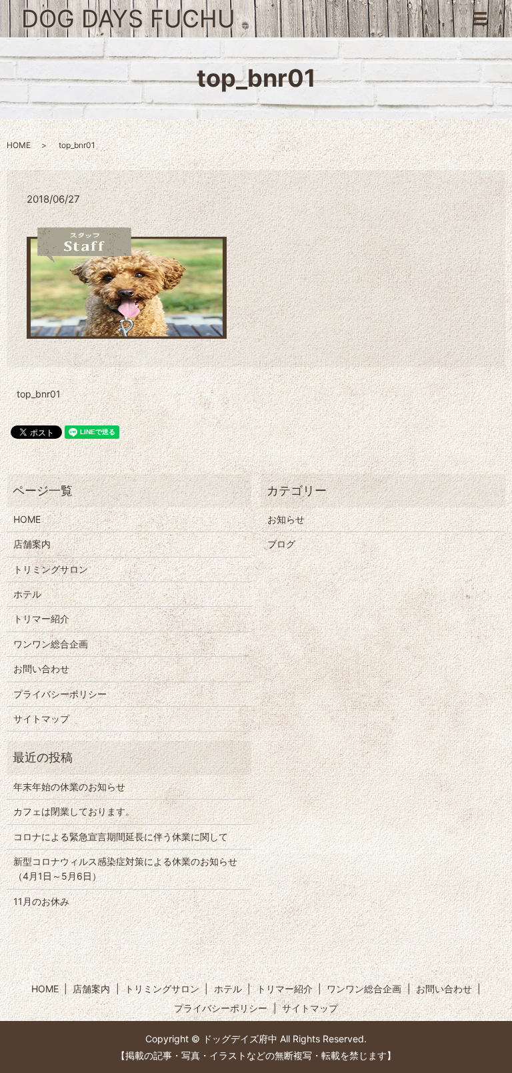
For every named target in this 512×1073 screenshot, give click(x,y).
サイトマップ (41, 718)
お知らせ (286, 519)
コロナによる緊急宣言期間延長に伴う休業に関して (120, 836)
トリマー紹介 (41, 618)
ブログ (281, 544)
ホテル (27, 594)
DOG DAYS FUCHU (128, 19)
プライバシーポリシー (60, 694)
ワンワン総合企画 (50, 644)
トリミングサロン (50, 569)
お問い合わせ (41, 668)
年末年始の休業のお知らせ (69, 786)
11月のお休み (41, 901)
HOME (19, 145)
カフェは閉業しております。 (74, 811)
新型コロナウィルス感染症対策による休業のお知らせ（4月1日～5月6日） (125, 869)
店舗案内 (32, 544)
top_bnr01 (39, 393)
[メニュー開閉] (480, 18)
